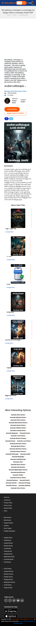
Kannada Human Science (18, 451)
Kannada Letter (18, 462)
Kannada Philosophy (12, 454)
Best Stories (7, 517)
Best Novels (7, 520)
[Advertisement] (18, 38)
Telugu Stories (8, 587)
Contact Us (7, 500)
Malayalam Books (9, 556)
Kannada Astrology (24, 483)
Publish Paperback (9, 531)
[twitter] (14, 600)
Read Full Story (12, 109)
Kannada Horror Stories (18, 464)
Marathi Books (8, 546)
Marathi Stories (8, 574)
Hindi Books (7, 540)
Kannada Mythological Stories (18, 470)
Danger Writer (10, 91)
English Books (8, 537)
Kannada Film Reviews (18, 467)
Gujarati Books (8, 543)
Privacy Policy (8, 502)
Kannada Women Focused (18, 438)
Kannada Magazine (12, 433)
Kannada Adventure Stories (18, 449)
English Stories (8, 577)
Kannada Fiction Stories (18, 420)
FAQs (5, 511)
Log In (31, 3)
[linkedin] (22, 600)
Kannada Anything (24, 485)
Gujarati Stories (8, 571)
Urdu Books (7, 562)
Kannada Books (8, 559)
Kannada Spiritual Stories (18, 417)
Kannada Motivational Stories (18, 422)
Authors (6, 525)
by (6, 232)
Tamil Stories (8, 585)
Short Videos (8, 528)
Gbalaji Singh (11, 259)
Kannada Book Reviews (18, 472)
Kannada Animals (11, 483)
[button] (20, 2)
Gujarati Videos (8, 523)
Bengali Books (8, 554)
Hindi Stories (7, 568)
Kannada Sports (25, 480)
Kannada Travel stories (18, 436)
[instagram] (10, 600)
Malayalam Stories (9, 582)
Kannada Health (25, 454)
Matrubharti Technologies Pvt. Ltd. (23, 619)
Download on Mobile (17, 113)
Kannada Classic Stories (18, 425)
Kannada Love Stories (24, 441)
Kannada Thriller (21, 91)
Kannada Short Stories (18, 415)
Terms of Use (8, 505)
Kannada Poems (25, 433)
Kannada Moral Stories (18, 446)
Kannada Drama (10, 441)
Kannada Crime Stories (18, 488)
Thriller (23, 102)
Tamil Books (7, 548)
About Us (6, 497)
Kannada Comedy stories (18, 430)
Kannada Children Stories (18, 428)
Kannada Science (11, 485)
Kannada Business (12, 480)
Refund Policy (8, 508)
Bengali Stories (8, 579)
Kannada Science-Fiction (18, 477)
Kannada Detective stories (18, 443)
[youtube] (18, 600)
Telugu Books (8, 551)
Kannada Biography (18, 456)
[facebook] (6, 600)
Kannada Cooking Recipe (18, 459)
